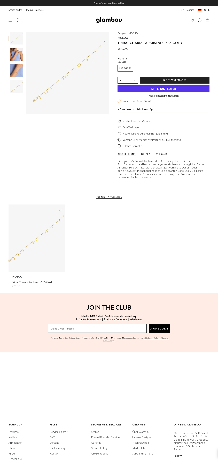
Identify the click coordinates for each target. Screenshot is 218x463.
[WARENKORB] (207, 20)
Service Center (58, 431)
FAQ (52, 437)
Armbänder (15, 442)
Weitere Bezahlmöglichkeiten (164, 95)
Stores (95, 431)
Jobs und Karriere (142, 453)
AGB (145, 338)
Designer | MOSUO (128, 33)
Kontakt (54, 453)
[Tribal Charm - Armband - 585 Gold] (37, 238)
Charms (13, 448)
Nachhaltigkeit (140, 442)
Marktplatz (138, 448)
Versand (54, 442)
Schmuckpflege (100, 448)
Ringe (12, 453)
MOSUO (123, 37)
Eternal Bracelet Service (105, 437)
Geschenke (15, 458)
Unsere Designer (142, 437)
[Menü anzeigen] (10, 20)
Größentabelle (99, 453)
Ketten (13, 437)
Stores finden (15, 9)
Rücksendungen (59, 448)
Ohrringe (14, 431)
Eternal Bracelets (34, 9)
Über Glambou (140, 431)
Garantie (96, 442)
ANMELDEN (159, 328)
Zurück (26, 73)
